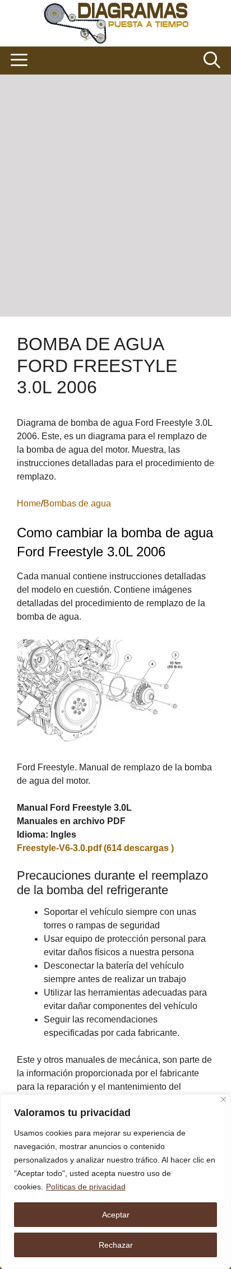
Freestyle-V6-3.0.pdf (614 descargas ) (95, 848)
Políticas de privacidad (86, 1186)
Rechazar (116, 1244)
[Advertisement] (115, 195)
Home (29, 503)
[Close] (223, 1099)
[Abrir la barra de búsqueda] (211, 61)
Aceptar (116, 1214)
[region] (115, 1181)
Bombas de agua (77, 503)
